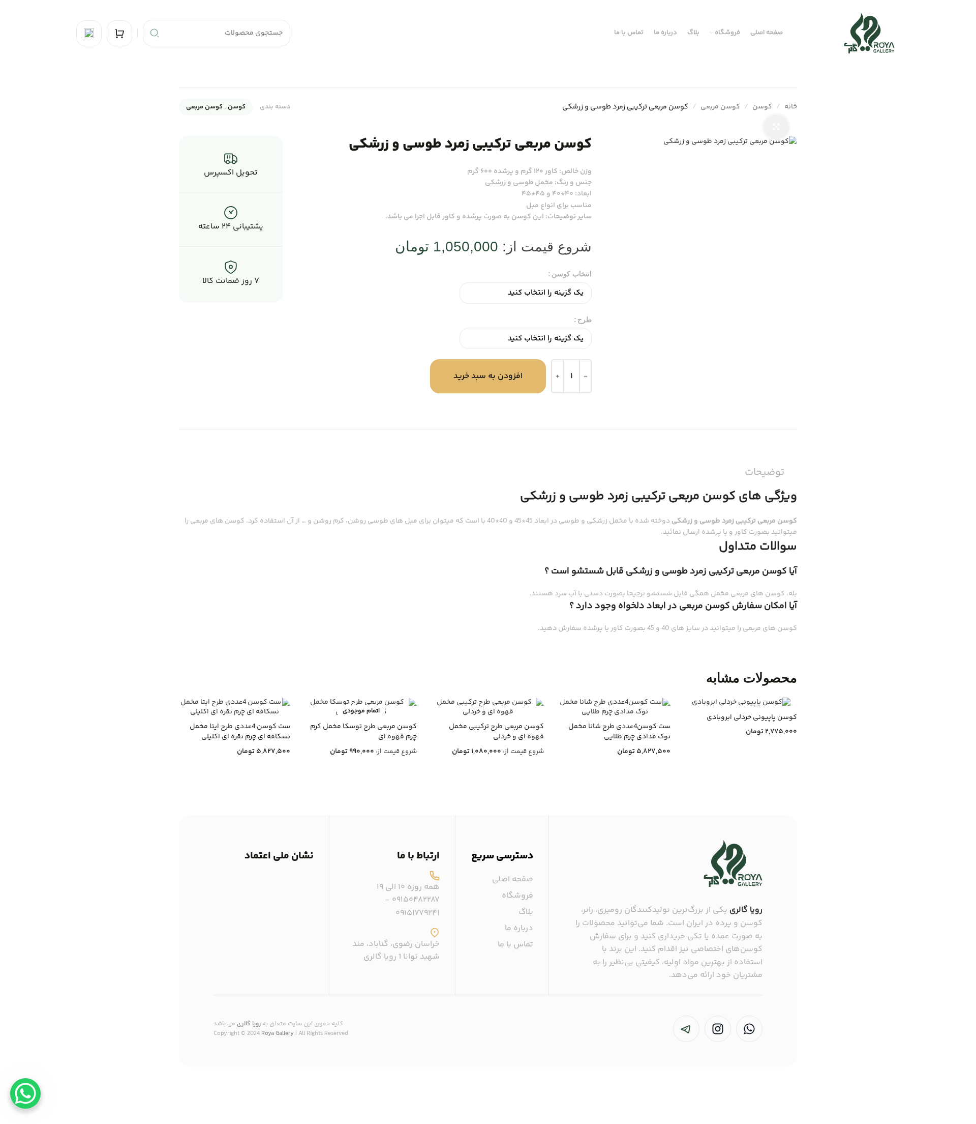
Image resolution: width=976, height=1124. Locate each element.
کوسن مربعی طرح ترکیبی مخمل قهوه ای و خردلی (496, 731)
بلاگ (525, 912)
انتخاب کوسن (572, 274)
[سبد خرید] (119, 33)
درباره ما (519, 929)
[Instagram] (718, 1029)
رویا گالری (745, 910)
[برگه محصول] (487, 707)
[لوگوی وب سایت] (869, 33)
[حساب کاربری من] (89, 33)
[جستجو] (154, 33)
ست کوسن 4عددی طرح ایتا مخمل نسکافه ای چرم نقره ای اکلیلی (240, 731)
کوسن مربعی (720, 106)
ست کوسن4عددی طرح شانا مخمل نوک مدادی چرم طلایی (619, 731)
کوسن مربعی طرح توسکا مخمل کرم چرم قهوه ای (363, 731)
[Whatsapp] (749, 1029)
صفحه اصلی (512, 880)
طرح (584, 319)
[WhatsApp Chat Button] (25, 1093)
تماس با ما (515, 945)
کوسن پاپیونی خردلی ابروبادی (752, 717)
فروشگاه (517, 896)
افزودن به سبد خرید (488, 376)
